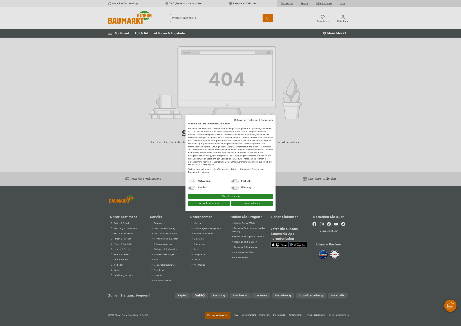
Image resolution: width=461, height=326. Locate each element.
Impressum (267, 120)
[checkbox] (191, 181)
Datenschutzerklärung (246, 120)
